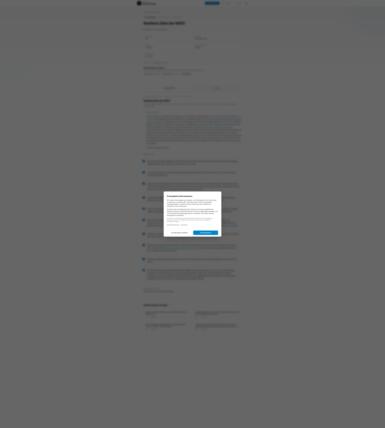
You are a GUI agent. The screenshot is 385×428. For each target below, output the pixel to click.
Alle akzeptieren (205, 233)
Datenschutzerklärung (173, 225)
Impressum (184, 225)
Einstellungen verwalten (179, 233)
